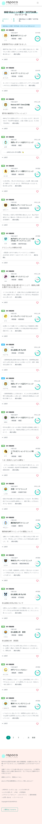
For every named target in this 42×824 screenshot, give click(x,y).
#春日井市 (21, 174)
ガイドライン (23, 795)
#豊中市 (20, 526)
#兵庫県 (14, 244)
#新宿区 (20, 279)
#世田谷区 (21, 319)
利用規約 (23, 792)
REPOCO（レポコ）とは (10, 789)
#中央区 (20, 107)
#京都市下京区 (22, 492)
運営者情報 (33, 795)
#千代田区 (21, 353)
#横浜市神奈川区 (24, 208)
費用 (13, 20)
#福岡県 (14, 706)
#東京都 (14, 38)
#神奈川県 (14, 208)
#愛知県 (14, 174)
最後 (33, 738)
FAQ (16, 792)
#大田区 (20, 76)
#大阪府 (14, 526)
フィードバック (18, 797)
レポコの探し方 (7, 792)
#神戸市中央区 (22, 244)
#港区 (20, 38)
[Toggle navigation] (37, 3)
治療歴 (6, 59)
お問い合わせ (7, 797)
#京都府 (14, 492)
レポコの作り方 (24, 789)
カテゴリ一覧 (5, 20)
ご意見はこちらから (9, 809)
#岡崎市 (20, 673)
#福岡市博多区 (22, 706)
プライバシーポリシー (9, 795)
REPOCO (14, 801)
